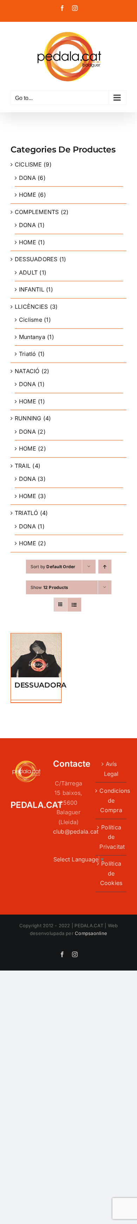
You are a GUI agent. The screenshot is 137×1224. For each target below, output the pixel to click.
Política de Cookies (111, 873)
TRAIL (23, 465)
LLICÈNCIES (31, 306)
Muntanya (32, 336)
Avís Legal (111, 768)
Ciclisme (30, 319)
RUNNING (28, 418)
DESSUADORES (36, 259)
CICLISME (28, 164)
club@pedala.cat (76, 831)
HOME (27, 194)
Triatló (27, 353)
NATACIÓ (27, 371)
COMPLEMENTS (37, 211)
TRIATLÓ (26, 512)
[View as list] (74, 604)
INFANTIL (31, 289)
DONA (27, 177)
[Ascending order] (105, 566)
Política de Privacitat (111, 837)
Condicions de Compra (111, 800)
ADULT (28, 272)
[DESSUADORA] (36, 637)
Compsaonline (91, 933)
